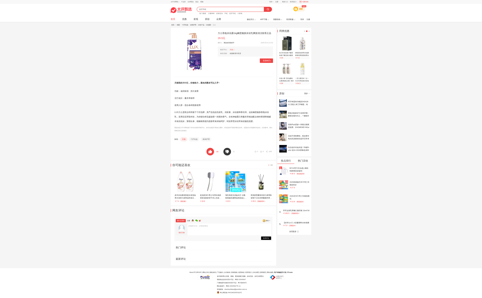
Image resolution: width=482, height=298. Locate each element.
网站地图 (270, 272)
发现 (196, 19)
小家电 (239, 13)
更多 (306, 93)
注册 (276, 2)
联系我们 (249, 272)
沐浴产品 (201, 25)
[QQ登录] (193, 220)
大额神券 (211, 13)
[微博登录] (200, 220)
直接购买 (266, 61)
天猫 (231, 50)
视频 (201, 2)
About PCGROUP (195, 272)
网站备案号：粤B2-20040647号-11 (229, 286)
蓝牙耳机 (232, 13)
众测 (218, 19)
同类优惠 (284, 31)
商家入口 (285, 2)
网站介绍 (206, 272)
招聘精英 (263, 272)
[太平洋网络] (205, 276)
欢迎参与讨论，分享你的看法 (198, 226)
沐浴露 (208, 25)
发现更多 (292, 231)
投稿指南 (234, 272)
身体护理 (193, 25)
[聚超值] (181, 10)
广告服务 (220, 272)
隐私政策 (213, 272)
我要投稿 (305, 2)
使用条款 (241, 272)
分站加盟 (256, 272)
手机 (226, 13)
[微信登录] (197, 220)
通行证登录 (181, 221)
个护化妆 (185, 25)
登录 (270, 2)
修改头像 (182, 232)
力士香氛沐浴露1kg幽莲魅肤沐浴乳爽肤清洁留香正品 (244, 33)
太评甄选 (191, 2)
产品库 (183, 2)
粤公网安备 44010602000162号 (231, 292)
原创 (207, 19)
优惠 (184, 19)
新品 (196, 2)
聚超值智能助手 (229, 43)
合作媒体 (227, 272)
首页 (173, 19)
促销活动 (219, 13)
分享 (270, 151)
